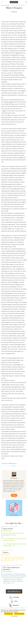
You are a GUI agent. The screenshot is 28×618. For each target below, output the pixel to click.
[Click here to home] (14, 591)
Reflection (18, 5)
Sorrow (10, 526)
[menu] (2, 2)
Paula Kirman (7, 554)
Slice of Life (5, 526)
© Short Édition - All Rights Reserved (8, 463)
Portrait (12, 5)
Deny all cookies (19, 614)
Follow (14, 495)
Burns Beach (8, 529)
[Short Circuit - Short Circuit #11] (14, 508)
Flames (6, 552)
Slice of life (15, 565)
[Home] (14, 2)
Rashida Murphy (7, 530)
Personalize (14, 616)
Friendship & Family (7, 565)
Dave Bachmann (7, 571)
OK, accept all (8, 614)
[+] (14, 546)
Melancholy (5, 550)
